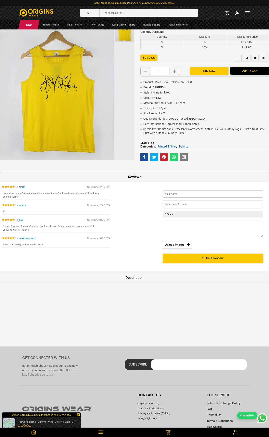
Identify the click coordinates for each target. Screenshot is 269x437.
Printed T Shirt (167, 146)
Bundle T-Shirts (151, 24)
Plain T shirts (74, 24)
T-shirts (183, 146)
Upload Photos (175, 244)
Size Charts (214, 427)
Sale (29, 24)
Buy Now (209, 70)
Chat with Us (247, 415)
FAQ (209, 409)
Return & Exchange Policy (223, 403)
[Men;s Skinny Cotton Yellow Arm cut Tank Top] (144, 157)
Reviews (134, 177)
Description (134, 278)
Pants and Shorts (178, 24)
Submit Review (213, 258)
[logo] (36, 13)
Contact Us (214, 415)
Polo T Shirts (97, 24)
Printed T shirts (50, 24)
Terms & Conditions (220, 421)
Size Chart (149, 57)
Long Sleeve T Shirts (123, 24)
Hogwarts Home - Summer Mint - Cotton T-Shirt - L (45, 421)
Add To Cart (249, 70)
